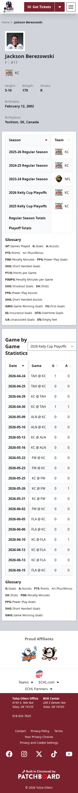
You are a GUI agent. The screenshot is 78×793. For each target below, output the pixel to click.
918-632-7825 (21, 716)
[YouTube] (69, 754)
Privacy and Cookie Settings (39, 743)
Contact (20, 731)
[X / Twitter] (39, 754)
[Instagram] (24, 754)
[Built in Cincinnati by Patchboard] (39, 774)
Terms (58, 731)
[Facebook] (9, 754)
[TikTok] (54, 754)
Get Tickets (42, 7)
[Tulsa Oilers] (8, 7)
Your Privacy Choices (39, 737)
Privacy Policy (40, 731)
